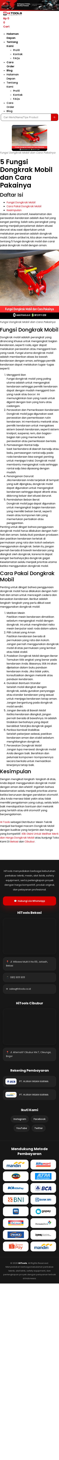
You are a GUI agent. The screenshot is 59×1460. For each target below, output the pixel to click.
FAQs (16, 58)
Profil (16, 50)
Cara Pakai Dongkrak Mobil (24, 206)
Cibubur (30, 841)
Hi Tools (5, 822)
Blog (9, 70)
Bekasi (14, 841)
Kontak (18, 54)
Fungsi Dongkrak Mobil (21, 202)
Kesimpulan (14, 210)
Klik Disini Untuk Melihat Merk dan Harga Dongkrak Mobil (29, 836)
